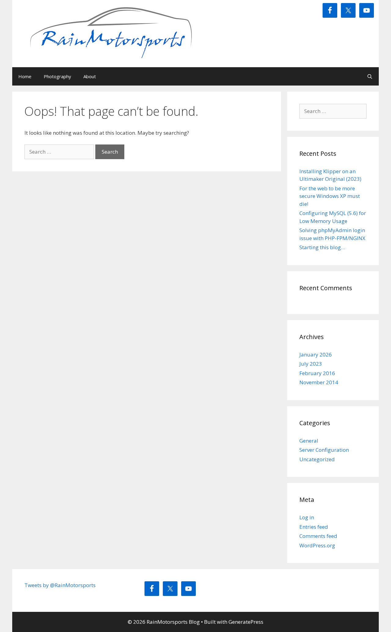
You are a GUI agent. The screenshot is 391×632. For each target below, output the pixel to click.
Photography (57, 76)
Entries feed (313, 526)
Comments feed (318, 535)
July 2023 (310, 363)
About (89, 76)
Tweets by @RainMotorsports (60, 585)
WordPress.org (317, 545)
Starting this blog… (322, 247)
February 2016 (317, 373)
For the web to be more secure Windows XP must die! (329, 196)
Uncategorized (317, 459)
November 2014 (318, 382)
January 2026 (315, 354)
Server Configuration (324, 449)
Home (24, 76)
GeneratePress (245, 621)
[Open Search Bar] (370, 76)
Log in (306, 517)
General (308, 440)
